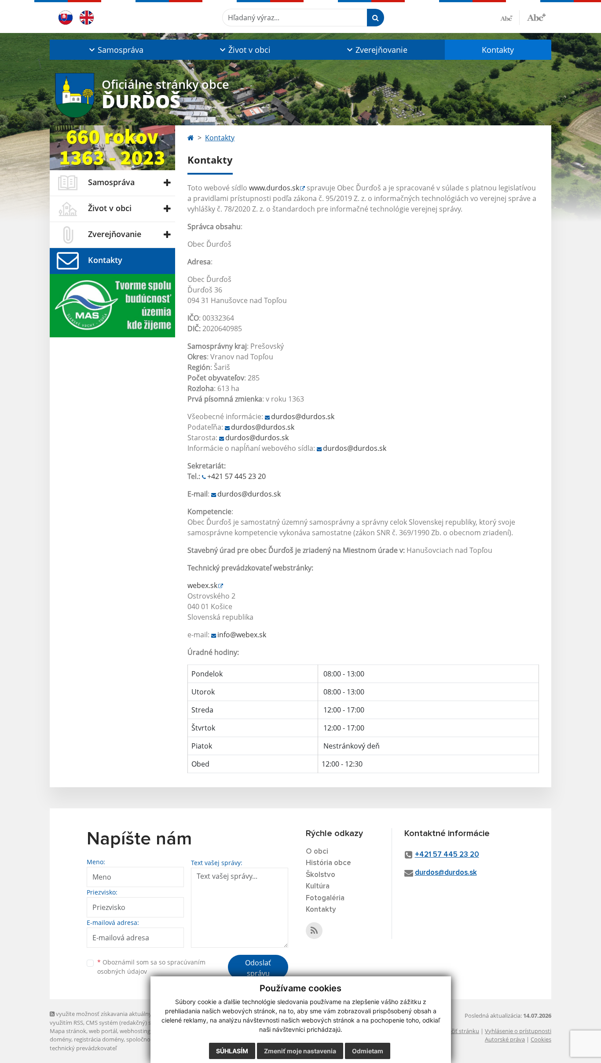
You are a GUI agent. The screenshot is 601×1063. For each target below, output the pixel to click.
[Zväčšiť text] (536, 16)
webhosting (135, 1031)
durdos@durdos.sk (302, 416)
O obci (317, 851)
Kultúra (318, 886)
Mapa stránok (68, 1031)
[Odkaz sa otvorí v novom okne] (314, 930)
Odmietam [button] (367, 1051)
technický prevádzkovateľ (83, 1048)
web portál (103, 1031)
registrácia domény (99, 1039)
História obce (328, 863)
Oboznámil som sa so (151, 966)
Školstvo (320, 875)
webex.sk (202, 585)
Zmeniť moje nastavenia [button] (300, 1051)
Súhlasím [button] (232, 1051)
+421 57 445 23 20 (236, 476)
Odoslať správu (258, 968)
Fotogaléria (325, 898)
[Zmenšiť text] (510, 17)
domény (60, 1039)
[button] (115, 50)
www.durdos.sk (274, 188)
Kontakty (498, 49)
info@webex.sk (241, 634)
